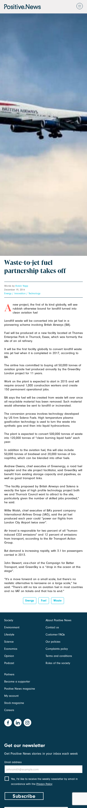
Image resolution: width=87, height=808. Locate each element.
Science (9, 641)
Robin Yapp (21, 285)
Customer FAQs (55, 634)
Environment (11, 627)
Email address (13, 762)
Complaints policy (57, 649)
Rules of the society (58, 663)
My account (11, 696)
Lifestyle (9, 634)
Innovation (20, 293)
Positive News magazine (19, 688)
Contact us (52, 627)
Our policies (53, 641)
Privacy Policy (44, 784)
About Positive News (58, 620)
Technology (34, 293)
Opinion (9, 656)
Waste (57, 600)
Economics (10, 649)
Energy (7, 293)
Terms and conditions (59, 656)
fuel (43, 600)
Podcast (9, 663)
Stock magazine (14, 703)
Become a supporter (17, 681)
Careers (9, 710)
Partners (9, 674)
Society (8, 620)
